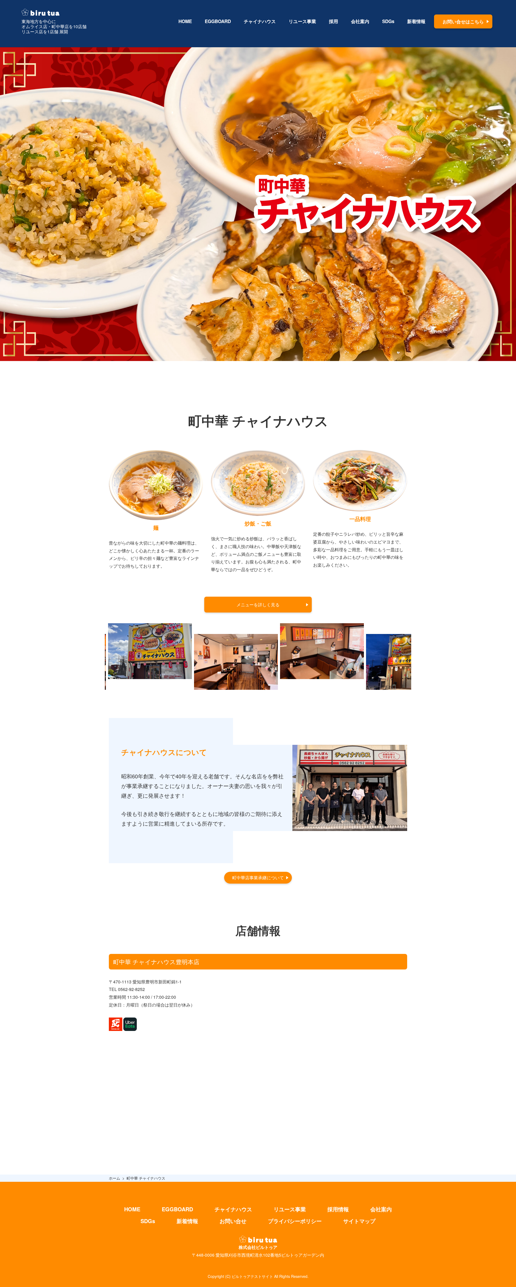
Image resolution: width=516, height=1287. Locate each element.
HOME (185, 21)
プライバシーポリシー (295, 1221)
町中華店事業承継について (258, 877)
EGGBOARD (218, 21)
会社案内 (360, 21)
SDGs (388, 21)
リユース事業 (302, 21)
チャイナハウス (260, 21)
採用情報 (338, 1209)
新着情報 (416, 21)
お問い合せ (233, 1221)
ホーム (114, 1178)
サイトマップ (359, 1221)
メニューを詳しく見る (258, 604)
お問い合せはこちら (463, 21)
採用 (333, 21)
